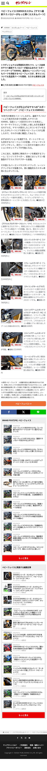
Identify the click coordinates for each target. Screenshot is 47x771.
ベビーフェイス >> (24, 403)
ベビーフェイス (31, 27)
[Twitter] (23, 412)
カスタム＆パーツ (18, 27)
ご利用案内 (23, 745)
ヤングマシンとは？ (10, 745)
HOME (7, 732)
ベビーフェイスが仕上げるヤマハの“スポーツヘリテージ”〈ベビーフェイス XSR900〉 (23, 97)
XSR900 (7, 27)
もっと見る (23, 558)
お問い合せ (37, 748)
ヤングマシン (7, 31)
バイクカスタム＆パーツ (21, 732)
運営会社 (27, 748)
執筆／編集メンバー (37, 745)
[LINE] (38, 412)
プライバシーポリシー (14, 748)
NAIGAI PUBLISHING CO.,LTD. (25, 753)
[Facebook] (9, 412)
